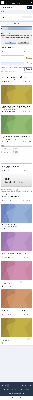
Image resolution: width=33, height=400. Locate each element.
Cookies (27, 389)
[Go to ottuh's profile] (2, 343)
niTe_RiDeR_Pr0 (5, 79)
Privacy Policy (14, 389)
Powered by (16, 393)
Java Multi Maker (7, 47)
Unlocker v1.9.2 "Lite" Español (10, 282)
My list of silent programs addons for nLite (14, 310)
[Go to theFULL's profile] (2, 286)
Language (6, 389)
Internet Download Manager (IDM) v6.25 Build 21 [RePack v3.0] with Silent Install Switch (16, 76)
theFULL (6, 286)
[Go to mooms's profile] (2, 51)
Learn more (3, 2)
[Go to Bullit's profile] (2, 81)
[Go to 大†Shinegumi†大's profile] (2, 111)
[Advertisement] (16, 363)
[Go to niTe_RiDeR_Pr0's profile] (2, 229)
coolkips (6, 314)
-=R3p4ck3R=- (7, 141)
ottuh (3, 340)
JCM (2, 283)
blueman (4, 167)
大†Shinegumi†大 (8, 111)
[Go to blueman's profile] (2, 170)
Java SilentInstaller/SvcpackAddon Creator (14, 253)
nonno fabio (4, 255)
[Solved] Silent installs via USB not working (14, 339)
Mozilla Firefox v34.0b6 (8, 225)
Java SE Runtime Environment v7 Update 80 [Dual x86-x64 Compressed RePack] (16, 195)
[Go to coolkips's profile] (2, 314)
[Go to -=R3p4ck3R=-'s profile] (2, 141)
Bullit (5, 81)
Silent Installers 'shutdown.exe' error (12, 166)
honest (3, 312)
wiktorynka (6, 257)
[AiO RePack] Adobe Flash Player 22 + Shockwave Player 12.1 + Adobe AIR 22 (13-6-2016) (16, 106)
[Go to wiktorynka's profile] (2, 257)
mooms (3, 49)
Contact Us (21, 389)
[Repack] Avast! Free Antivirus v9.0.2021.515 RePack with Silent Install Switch (16, 137)
